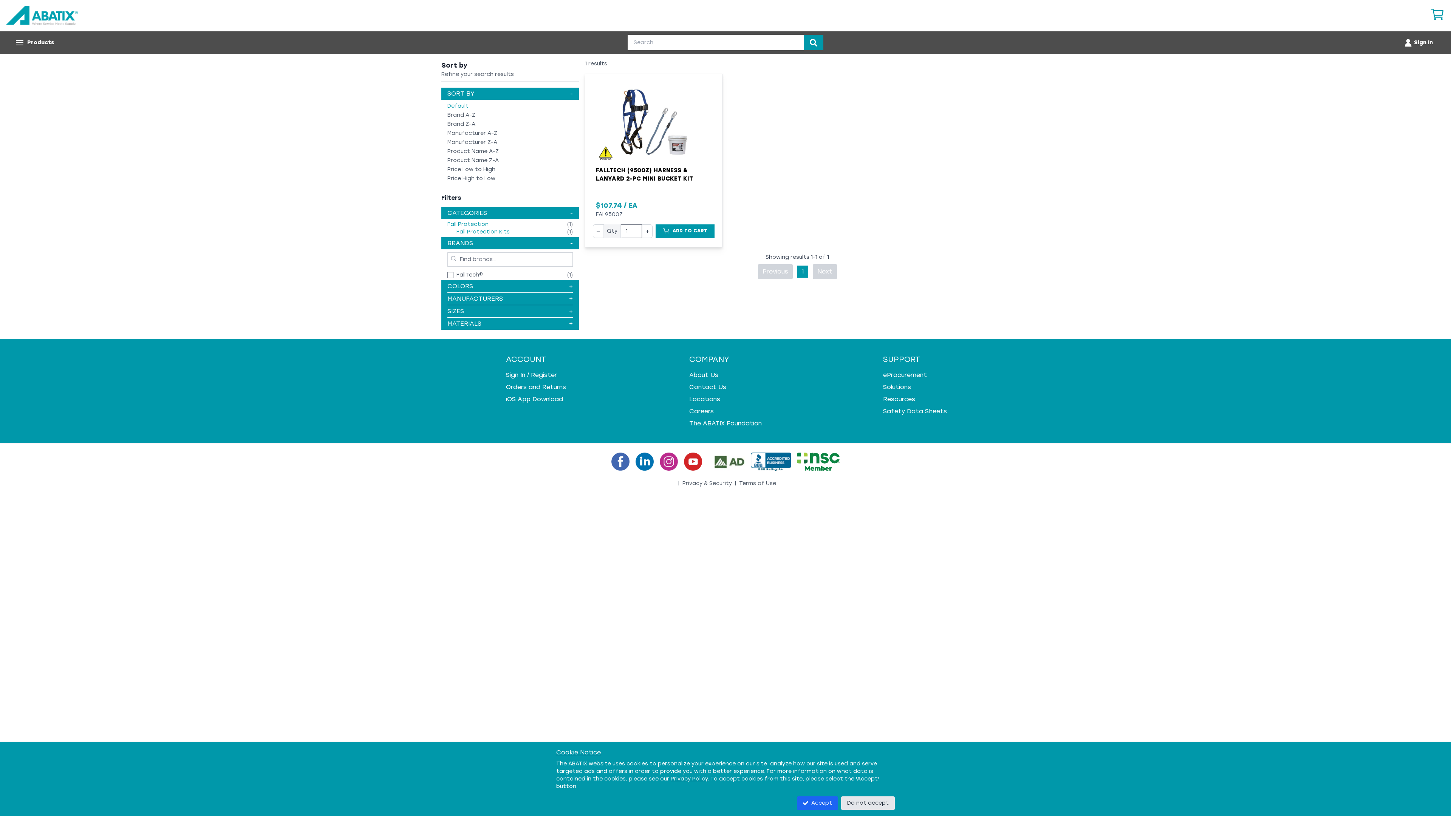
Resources (899, 399)
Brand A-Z (461, 115)
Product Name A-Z (473, 151)
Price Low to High (471, 169)
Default (458, 106)
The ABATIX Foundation (725, 423)
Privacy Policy (689, 779)
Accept (821, 803)
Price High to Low (471, 178)
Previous (775, 271)
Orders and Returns (536, 387)
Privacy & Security (707, 483)
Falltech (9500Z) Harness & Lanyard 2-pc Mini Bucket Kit (644, 174)
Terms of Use (757, 483)
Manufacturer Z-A (472, 142)
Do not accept (868, 803)
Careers (701, 411)
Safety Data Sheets (915, 411)
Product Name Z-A (473, 160)
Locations (704, 399)
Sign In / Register (531, 375)
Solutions (897, 387)
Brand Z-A (461, 124)
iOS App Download (534, 399)
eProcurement (905, 375)
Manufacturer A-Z (472, 133)
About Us (703, 375)
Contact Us (707, 387)
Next (824, 271)
